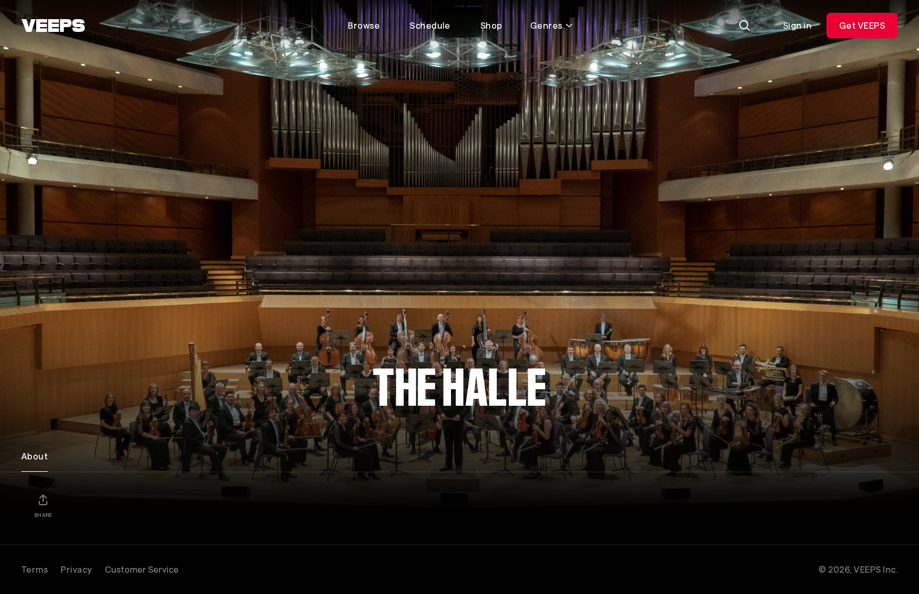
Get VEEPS (862, 25)
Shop (491, 25)
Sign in (797, 25)
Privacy (76, 569)
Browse (364, 25)
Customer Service (142, 569)
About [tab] (34, 456)
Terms (34, 569)
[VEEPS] (53, 25)
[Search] (744, 25)
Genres (546, 25)
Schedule (430, 25)
